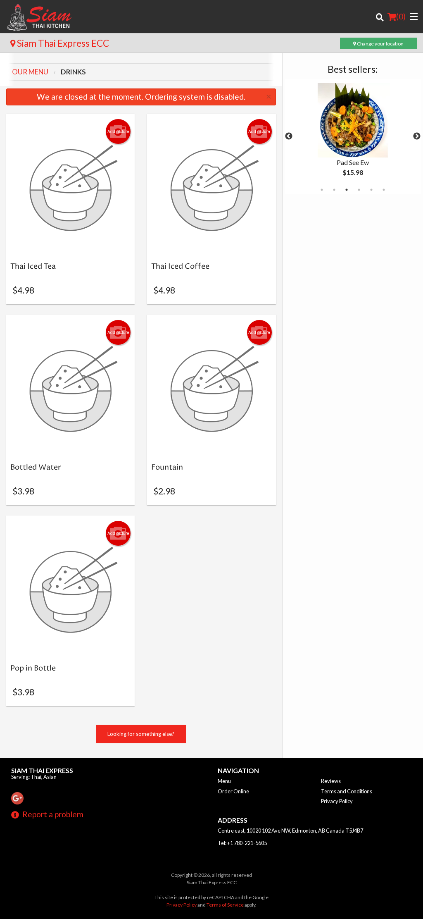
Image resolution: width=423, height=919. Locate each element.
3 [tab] (346, 190)
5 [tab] (371, 190)
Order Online (233, 791)
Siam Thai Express (42, 770)
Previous (289, 136)
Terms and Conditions (346, 791)
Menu (224, 781)
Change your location (380, 44)
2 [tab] (334, 190)
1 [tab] (322, 190)
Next (417, 136)
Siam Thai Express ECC (62, 43)
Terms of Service (225, 905)
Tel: (242, 843)
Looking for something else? (140, 733)
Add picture (118, 131)
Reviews (331, 781)
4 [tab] (359, 190)
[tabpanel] (353, 136)
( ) (401, 16)
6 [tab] (384, 190)
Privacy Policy (337, 801)
